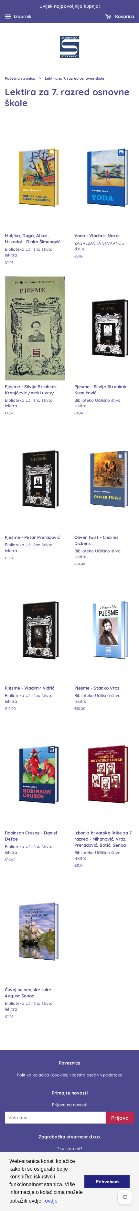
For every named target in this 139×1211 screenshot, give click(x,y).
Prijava (120, 1118)
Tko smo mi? (69, 1148)
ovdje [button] (51, 1201)
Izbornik (22, 16)
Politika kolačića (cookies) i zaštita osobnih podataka (70, 1074)
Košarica (124, 16)
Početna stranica (20, 78)
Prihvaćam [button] (107, 1181)
